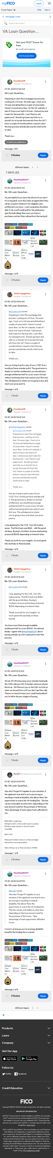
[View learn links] (49, 1035)
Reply (43, 155)
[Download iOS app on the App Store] (10, 1058)
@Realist (12, 891)
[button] (45, 81)
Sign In (46, 9)
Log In (39, 3)
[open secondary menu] (49, 3)
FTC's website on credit (31, 1151)
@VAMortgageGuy (17, 427)
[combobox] (26, 23)
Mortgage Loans (13, 16)
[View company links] (49, 1043)
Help (39, 9)
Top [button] (3, 1015)
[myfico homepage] (8, 3)
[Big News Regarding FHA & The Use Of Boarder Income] (37, 167)
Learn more (31, 1125)
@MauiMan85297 (29, 631)
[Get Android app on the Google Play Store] (29, 1058)
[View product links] (49, 1028)
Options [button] (50, 17)
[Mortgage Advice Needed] (32, 167)
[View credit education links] (49, 1088)
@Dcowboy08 (15, 311)
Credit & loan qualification (16, 142)
